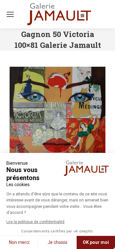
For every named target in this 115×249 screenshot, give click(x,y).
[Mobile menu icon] (10, 14)
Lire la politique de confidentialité (35, 222)
